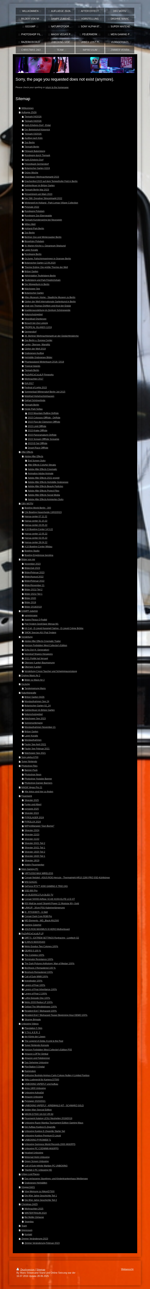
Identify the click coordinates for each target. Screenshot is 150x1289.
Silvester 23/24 (32, 830)
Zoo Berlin (30, 142)
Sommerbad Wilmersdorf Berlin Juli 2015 (45, 391)
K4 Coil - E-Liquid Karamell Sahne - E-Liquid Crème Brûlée (54, 628)
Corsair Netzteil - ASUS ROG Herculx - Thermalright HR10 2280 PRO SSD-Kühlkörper (67, 877)
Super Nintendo (29, 761)
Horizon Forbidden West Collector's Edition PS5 (48, 1049)
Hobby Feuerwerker (34, 864)
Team (24, 1226)
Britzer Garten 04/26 (34, 697)
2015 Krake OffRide (37, 430)
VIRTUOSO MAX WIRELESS (39, 873)
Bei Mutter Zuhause (34, 1217)
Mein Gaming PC (29, 869)
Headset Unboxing (34, 1152)
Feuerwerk (26, 796)
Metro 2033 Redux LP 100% (39, 1002)
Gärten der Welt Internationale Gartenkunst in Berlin (50, 301)
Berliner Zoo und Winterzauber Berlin (43, 237)
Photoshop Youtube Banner (38, 778)
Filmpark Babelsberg (35, 151)
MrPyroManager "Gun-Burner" (39, 826)
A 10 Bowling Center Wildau (38, 546)
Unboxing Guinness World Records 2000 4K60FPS (50, 1144)
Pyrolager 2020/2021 (35, 1101)
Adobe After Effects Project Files (43, 490)
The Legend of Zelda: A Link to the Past (44, 1041)
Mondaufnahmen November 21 (40, 727)
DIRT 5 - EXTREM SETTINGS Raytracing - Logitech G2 (52, 938)
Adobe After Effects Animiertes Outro (45, 499)
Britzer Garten (31, 271)
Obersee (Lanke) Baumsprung (40, 662)
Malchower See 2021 (35, 753)
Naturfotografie (28, 693)
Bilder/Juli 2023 (32, 568)
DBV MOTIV (27, 503)
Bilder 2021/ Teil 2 (33, 589)
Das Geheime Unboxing (36, 1062)
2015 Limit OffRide (37, 426)
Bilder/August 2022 (34, 576)
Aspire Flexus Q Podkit (36, 619)
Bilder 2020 (30, 598)
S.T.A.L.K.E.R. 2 (32, 1032)
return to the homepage (57, 87)
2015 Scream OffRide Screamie (43, 439)
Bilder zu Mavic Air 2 (35, 680)
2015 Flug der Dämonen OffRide (44, 422)
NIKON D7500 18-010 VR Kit (39, 1114)
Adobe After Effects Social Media (44, 495)
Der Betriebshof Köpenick (37, 129)
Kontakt (28, 1234)
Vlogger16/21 (28, 1187)
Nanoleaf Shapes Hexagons (39, 654)
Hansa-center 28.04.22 (36, 542)
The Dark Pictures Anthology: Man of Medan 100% (49, 963)
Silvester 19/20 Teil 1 (35, 856)
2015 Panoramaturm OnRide (42, 435)
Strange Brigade (33, 1019)
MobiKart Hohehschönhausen (39, 396)
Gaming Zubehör (33, 925)
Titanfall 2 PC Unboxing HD (38, 1170)
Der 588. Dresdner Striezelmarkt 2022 (43, 198)
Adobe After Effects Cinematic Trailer (43, 641)
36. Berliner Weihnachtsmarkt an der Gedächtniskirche (52, 336)
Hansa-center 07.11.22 (36, 516)
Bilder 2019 (30, 602)
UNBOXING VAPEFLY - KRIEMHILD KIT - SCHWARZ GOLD (54, 1105)
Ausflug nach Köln (34, 138)
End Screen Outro (37, 460)
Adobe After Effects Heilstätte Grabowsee (48, 482)
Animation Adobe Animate (40, 473)
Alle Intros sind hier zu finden (39, 791)
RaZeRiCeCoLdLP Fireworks (39, 374)
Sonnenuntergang (34, 723)
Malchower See (32, 288)
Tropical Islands (32, 366)
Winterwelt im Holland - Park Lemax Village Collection (51, 202)
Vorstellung (27, 637)
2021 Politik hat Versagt (36, 658)
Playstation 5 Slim (33, 1028)
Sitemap (40, 1269)
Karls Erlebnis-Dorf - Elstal (38, 125)
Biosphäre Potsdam (34, 241)
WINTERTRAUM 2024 (36, 1213)
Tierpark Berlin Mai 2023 (37, 189)
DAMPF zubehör (29, 611)
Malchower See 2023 (35, 718)
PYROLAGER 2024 (34, 817)
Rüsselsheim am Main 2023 (38, 194)
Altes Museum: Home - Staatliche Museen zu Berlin (50, 297)
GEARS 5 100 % (33, 950)
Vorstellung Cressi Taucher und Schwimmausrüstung (51, 671)
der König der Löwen (35, 1036)
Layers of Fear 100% (35, 985)
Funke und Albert (33, 804)
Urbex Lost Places (30, 1174)
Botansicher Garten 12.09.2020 (40, 263)
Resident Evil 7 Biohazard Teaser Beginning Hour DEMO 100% (56, 1015)
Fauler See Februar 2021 (37, 748)
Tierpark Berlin (32, 146)
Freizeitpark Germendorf (37, 164)
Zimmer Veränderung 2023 (34, 1238)
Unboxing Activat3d (34, 1092)
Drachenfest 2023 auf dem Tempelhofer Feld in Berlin (51, 181)
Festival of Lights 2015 (36, 387)
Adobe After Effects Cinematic (42, 469)
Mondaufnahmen (33, 740)
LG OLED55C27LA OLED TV (39, 895)
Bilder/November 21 (34, 585)
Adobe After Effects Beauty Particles (45, 486)
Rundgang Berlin (33, 254)
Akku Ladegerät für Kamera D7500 (42, 1079)
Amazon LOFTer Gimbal (36, 1054)
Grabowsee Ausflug (34, 353)
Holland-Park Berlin (34, 228)
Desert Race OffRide (38, 448)
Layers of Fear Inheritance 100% (41, 989)
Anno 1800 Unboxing (35, 1088)
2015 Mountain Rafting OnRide (43, 413)
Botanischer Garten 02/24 (37, 168)
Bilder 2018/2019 (33, 607)
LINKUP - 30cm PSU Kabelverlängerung (45, 907)
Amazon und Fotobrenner (37, 1058)
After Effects (27, 452)
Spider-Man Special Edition (38, 1109)
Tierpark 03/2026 (33, 134)
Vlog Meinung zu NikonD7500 (40, 1191)
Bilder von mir (28, 559)
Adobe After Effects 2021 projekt (43, 478)
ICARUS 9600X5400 (35, 942)
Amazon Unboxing (34, 1097)
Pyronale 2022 (32, 207)
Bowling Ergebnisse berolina (39, 555)
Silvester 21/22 (32, 839)
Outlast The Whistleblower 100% (41, 1006)
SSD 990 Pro (31, 890)
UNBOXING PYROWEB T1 (38, 1140)
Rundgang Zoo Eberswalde (38, 215)
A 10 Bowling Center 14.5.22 (39, 529)
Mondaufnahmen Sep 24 (37, 701)
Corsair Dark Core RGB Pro (38, 916)
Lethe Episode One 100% (37, 998)
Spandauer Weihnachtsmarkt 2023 (42, 177)
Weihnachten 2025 (34, 1208)
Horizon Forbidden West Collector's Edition (46, 645)
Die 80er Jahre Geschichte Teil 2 (41, 1200)
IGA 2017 (29, 383)
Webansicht (127, 1269)
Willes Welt (30, 224)
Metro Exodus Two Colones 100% (41, 946)
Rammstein (30, 1071)
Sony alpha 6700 (29, 757)
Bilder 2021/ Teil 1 (33, 594)
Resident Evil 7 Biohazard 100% (41, 1011)
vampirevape (31, 615)
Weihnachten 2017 (34, 379)
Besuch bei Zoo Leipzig (36, 323)
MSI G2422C (31, 882)
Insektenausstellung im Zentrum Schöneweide (47, 310)
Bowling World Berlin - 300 (38, 508)
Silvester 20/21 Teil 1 (35, 847)
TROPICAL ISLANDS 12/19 (38, 327)
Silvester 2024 (32, 813)
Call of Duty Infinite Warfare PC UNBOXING (46, 1165)
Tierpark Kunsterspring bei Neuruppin (43, 220)
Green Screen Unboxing (37, 1161)
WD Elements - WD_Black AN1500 (42, 920)
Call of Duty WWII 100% (36, 976)
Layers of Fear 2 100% (36, 993)
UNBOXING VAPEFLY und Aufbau (41, 1084)
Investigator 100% (33, 981)
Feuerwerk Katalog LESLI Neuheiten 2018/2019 (48, 1118)
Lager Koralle (31, 250)
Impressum (26, 1230)
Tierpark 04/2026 (33, 116)
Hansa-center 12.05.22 (36, 533)
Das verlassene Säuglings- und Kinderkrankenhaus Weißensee (56, 1178)
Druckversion (27, 1269)
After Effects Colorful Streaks (42, 465)
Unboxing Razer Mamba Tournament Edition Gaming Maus (54, 1122)
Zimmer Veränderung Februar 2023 (42, 1243)
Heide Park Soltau (34, 409)
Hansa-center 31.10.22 (36, 521)
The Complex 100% (34, 955)
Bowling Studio (32, 551)
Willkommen (27, 108)
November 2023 (33, 564)
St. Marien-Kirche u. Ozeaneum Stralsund (45, 245)
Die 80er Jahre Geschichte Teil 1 (41, 1195)
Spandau (29, 1221)
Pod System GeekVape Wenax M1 (42, 624)
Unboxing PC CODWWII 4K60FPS (42, 1148)
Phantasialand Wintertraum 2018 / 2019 (44, 362)
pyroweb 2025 (32, 809)
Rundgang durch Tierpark (37, 155)
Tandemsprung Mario (35, 688)
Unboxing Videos (30, 1023)
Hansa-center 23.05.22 (36, 525)
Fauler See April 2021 (35, 744)
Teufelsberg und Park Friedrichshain (43, 280)
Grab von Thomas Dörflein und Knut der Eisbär (48, 306)
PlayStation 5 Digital (35, 1066)
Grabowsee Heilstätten (36, 1183)
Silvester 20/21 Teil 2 (35, 843)
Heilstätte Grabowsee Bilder (38, 357)
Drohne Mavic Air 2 (30, 675)
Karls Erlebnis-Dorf (34, 160)
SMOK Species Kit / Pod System (40, 632)
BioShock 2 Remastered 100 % (40, 968)
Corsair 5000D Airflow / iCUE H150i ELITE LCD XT (50, 899)
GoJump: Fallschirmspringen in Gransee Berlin (48, 258)
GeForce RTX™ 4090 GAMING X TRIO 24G (46, 886)
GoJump (25, 684)
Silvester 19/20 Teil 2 (35, 852)
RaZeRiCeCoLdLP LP (32, 933)
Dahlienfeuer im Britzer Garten (40, 185)
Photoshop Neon (33, 774)
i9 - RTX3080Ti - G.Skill (36, 912)
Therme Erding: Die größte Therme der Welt (46, 267)
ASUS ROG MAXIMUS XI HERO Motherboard (47, 929)
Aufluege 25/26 (29, 112)
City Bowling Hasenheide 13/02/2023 (43, 512)
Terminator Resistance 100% (39, 959)
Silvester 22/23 (32, 834)
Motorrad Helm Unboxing (37, 1157)
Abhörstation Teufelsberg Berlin (40, 275)
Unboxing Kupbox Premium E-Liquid (43, 1135)
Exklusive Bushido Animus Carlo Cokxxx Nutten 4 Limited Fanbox (57, 1075)
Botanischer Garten (34, 293)
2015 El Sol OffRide (37, 443)
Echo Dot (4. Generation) (37, 650)
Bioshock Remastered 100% (39, 972)
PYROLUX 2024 (33, 821)
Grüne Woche (31, 172)
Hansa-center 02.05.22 (36, 538)
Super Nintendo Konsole (37, 1045)
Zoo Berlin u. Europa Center (38, 340)
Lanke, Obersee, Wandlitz (37, 344)
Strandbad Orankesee (35, 319)
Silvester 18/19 (32, 860)
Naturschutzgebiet (34, 314)
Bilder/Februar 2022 (34, 581)
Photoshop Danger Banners (38, 783)
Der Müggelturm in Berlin (37, 284)
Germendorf (30, 331)
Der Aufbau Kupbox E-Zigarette (40, 1127)
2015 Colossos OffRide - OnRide (44, 417)
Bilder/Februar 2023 (34, 572)
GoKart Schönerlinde (35, 400)
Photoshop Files (29, 766)
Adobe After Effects (34, 456)
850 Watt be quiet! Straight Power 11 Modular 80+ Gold (52, 903)
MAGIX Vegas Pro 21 (31, 787)
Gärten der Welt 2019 (35, 349)
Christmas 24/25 (29, 1204)
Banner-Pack (31, 770)
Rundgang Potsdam (34, 211)
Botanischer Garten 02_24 (38, 705)
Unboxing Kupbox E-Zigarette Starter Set (45, 1131)
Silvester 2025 (32, 800)
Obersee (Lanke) (33, 667)
